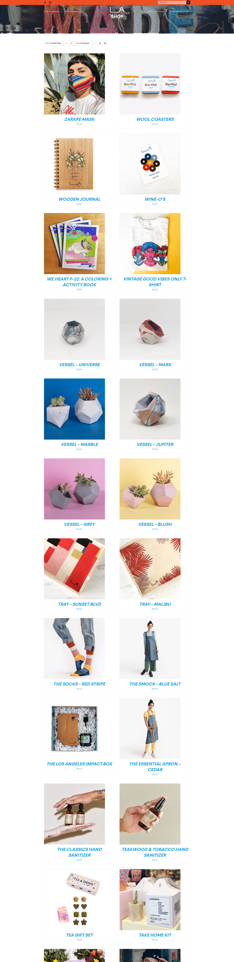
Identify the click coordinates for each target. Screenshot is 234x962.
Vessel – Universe (79, 365)
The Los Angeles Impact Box (79, 764)
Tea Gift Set (79, 935)
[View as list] (105, 43)
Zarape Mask (79, 120)
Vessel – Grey (79, 525)
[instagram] (50, 2)
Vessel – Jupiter (154, 445)
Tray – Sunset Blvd (79, 604)
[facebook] (45, 2)
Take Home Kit (155, 935)
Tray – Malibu (155, 604)
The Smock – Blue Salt (154, 684)
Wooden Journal (79, 199)
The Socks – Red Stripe (79, 684)
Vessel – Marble (79, 445)
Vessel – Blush (155, 525)
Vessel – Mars (155, 365)
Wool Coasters (155, 120)
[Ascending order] (71, 43)
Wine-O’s (154, 199)
